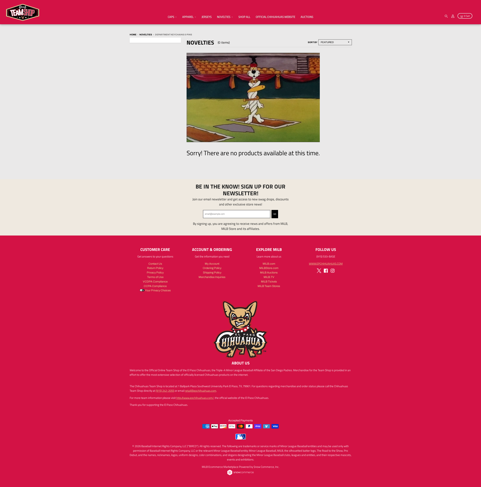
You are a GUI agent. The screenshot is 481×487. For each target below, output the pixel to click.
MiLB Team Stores (269, 286)
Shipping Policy (212, 272)
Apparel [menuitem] (188, 17)
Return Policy (155, 268)
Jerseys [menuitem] (207, 17)
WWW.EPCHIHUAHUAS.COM (326, 263)
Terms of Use (155, 277)
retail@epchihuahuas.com (200, 391)
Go (274, 214)
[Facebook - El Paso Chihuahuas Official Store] (326, 270)
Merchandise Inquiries (212, 277)
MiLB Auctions (269, 272)
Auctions (307, 17)
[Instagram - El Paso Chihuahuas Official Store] (332, 270)
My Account (212, 263)
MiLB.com (269, 263)
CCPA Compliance (155, 286)
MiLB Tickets (269, 281)
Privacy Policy (155, 272)
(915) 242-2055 (165, 391)
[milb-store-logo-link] (240, 438)
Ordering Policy (212, 268)
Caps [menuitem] (171, 17)
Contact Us (155, 263)
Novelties (145, 34)
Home (133, 34)
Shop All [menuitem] (244, 17)
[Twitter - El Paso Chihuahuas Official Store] (319, 270)
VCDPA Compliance (155, 281)
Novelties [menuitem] (223, 17)
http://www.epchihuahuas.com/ (195, 398)
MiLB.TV (269, 277)
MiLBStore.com (268, 268)
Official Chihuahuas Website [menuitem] (275, 17)
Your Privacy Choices (157, 290)
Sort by (312, 42)
